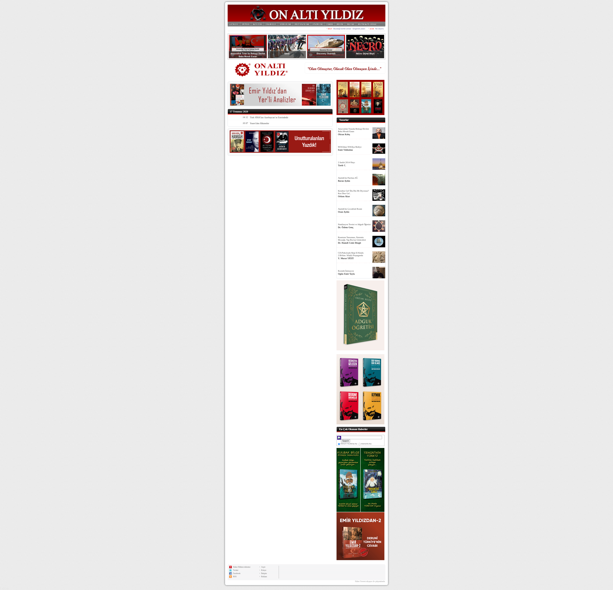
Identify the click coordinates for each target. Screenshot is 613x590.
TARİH (329, 24)
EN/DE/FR (317, 24)
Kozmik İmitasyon (346, 271)
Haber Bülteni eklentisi (241, 567)
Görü (286, 53)
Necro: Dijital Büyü (365, 53)
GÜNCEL (234, 24)
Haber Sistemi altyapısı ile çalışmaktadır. (370, 581)
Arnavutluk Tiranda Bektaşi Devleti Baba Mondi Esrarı (353, 130)
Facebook (236, 573)
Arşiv (263, 567)
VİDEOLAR (285, 24)
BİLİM (340, 24)
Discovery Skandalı (326, 53)
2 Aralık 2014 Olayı (346, 162)
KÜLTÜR (257, 24)
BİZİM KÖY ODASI (367, 24)
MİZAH (350, 24)
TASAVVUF (270, 24)
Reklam (264, 576)
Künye (263, 570)
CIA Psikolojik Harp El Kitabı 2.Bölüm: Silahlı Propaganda (351, 254)
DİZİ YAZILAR (302, 24)
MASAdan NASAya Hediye (350, 147)
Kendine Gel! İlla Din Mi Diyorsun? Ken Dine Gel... (353, 192)
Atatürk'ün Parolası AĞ (348, 178)
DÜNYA (245, 24)
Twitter (235, 570)
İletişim (264, 573)
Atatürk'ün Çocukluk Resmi (350, 209)
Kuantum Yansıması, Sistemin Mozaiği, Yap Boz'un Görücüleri (352, 238)
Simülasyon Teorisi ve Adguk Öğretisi (354, 224)
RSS (235, 576)
